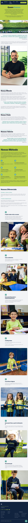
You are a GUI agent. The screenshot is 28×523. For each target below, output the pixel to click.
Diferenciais (2, 517)
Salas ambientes (17, 514)
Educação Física (23, 514)
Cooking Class (16, 517)
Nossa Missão (2, 514)
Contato (17, 1)
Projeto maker (16, 513)
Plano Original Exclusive (10, 2)
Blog (13, 1)
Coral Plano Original (24, 513)
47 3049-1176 (2, 507)
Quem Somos (2, 513)
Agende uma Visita (23, 2)
